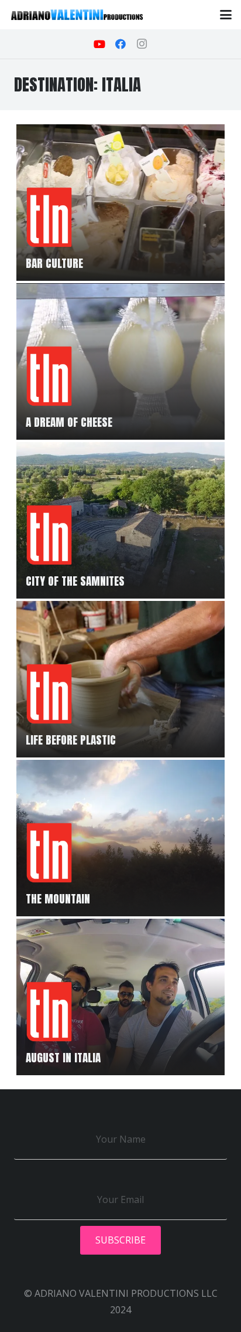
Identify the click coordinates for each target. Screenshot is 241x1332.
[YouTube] (99, 44)
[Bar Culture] (120, 202)
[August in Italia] (120, 997)
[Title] (76, 15)
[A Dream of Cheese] (120, 361)
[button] (225, 15)
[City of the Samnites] (120, 520)
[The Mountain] (120, 838)
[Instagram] (141, 44)
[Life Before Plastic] (120, 679)
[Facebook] (120, 44)
